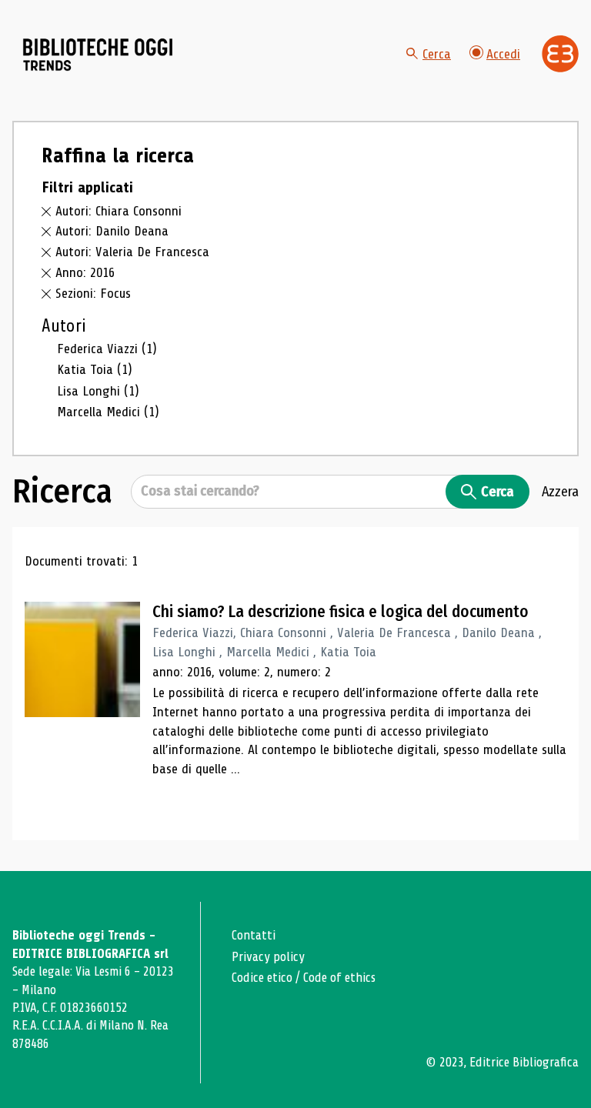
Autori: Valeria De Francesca (132, 251)
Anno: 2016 (85, 272)
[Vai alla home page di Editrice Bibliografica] (560, 53)
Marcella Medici (108, 411)
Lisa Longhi (98, 391)
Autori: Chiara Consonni (118, 211)
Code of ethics (339, 977)
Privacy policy (268, 956)
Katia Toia (94, 369)
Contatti (253, 935)
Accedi (503, 54)
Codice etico (262, 977)
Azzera (560, 491)
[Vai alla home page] (98, 54)
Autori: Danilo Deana (112, 231)
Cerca (436, 54)
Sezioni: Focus (93, 293)
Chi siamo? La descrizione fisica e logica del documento (340, 612)
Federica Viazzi (107, 348)
